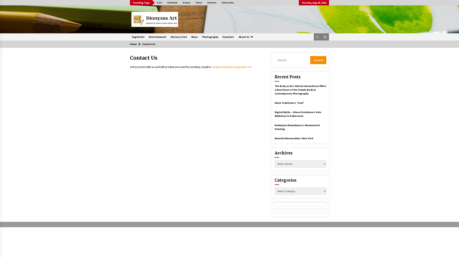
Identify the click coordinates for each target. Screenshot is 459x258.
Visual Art (228, 37)
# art (159, 2)
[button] (317, 36)
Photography (210, 37)
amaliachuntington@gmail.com (232, 67)
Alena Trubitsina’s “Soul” (289, 102)
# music (186, 2)
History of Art (179, 37)
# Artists (211, 2)
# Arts (199, 2)
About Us (244, 37)
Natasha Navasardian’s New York (294, 138)
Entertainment (157, 37)
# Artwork (172, 2)
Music (194, 37)
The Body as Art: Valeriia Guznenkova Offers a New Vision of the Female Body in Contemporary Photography (300, 89)
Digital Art (138, 37)
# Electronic (228, 2)
